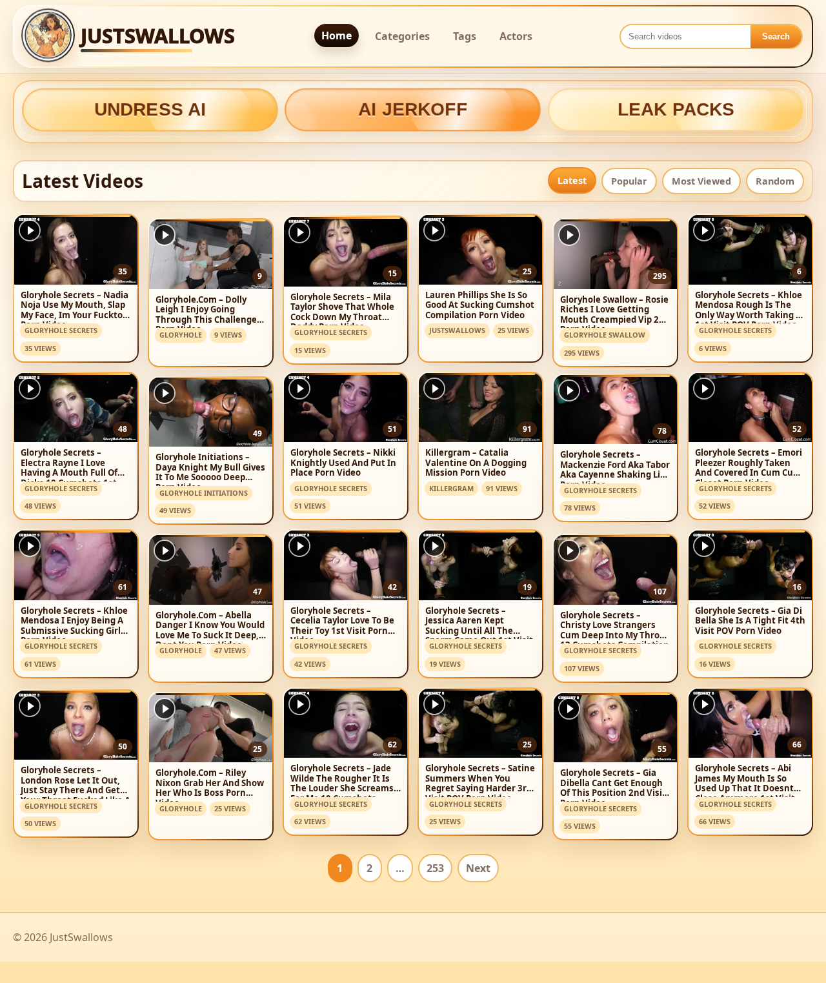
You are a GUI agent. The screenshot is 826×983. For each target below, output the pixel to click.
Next (478, 868)
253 (435, 868)
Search (776, 36)
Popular (629, 181)
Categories (402, 36)
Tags (464, 36)
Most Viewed (701, 181)
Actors (515, 36)
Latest (572, 180)
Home (336, 35)
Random (775, 181)
